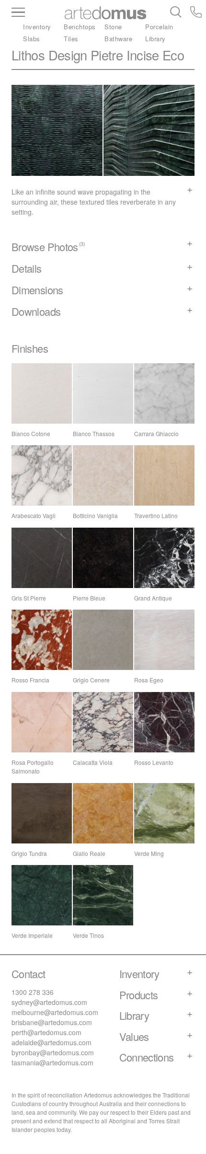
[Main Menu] (36, 13)
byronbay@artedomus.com (52, 1052)
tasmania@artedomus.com (52, 1062)
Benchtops (80, 26)
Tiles (71, 38)
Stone (113, 26)
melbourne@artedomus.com (54, 1012)
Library (155, 38)
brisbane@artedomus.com (51, 1022)
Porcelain (159, 26)
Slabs (31, 38)
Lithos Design (49, 55)
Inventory (37, 26)
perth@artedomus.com (46, 1032)
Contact (28, 973)
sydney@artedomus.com (49, 1002)
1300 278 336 (32, 992)
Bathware (118, 38)
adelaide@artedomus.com (51, 1042)
